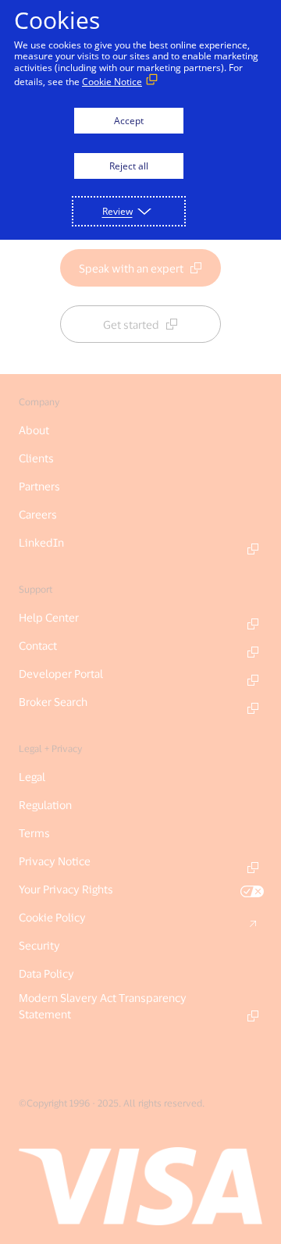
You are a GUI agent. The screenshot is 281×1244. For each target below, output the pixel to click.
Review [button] (117, 211)
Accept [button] (129, 120)
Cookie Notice (112, 81)
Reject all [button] (128, 166)
